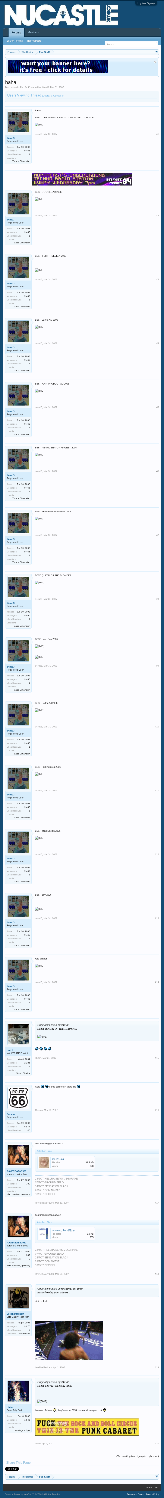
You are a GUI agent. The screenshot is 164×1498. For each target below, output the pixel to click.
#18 (157, 1274)
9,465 (27, 150)
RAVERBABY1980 (16, 1171)
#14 (157, 982)
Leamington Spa (22, 1430)
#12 (157, 854)
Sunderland (24, 1333)
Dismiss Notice (155, 62)
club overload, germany (18, 1194)
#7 (157, 535)
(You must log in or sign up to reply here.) (137, 1456)
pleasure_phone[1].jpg (63, 1230)
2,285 (27, 1063)
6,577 (27, 1126)
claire (10, 1407)
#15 (157, 1058)
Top (156, 1487)
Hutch (10, 1050)
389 (28, 1184)
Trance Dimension (21, 161)
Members (33, 32)
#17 (157, 1202)
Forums (16, 32)
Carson (11, 1114)
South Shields (23, 1073)
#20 (157, 1443)
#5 (157, 407)
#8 (157, 599)
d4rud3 (45, 87)
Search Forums (15, 40)
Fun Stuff (24, 87)
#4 (157, 343)
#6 (157, 471)
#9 (157, 665)
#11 (157, 790)
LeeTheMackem (15, 1313)
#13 (157, 918)
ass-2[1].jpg (58, 1159)
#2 (157, 215)
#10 (157, 726)
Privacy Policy (152, 1494)
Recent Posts (34, 40)
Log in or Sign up (146, 3)
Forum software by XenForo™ (33, 1494)
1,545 (27, 1420)
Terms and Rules (135, 1494)
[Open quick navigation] (156, 52)
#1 (157, 134)
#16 (157, 1110)
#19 (157, 1367)
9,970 (27, 1326)
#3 (157, 279)
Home (149, 1487)
